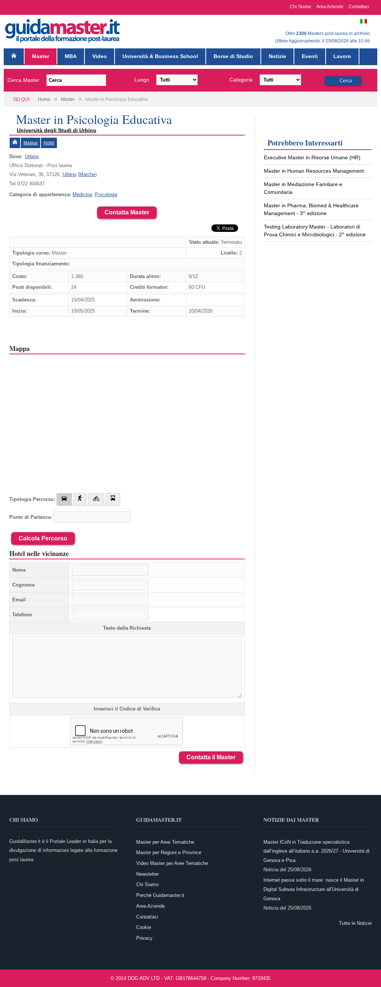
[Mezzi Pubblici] (113, 499)
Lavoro (342, 56)
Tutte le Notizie (355, 923)
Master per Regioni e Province (168, 852)
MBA (71, 56)
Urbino (32, 156)
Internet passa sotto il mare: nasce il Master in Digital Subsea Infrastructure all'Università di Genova (313, 889)
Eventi (310, 56)
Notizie (277, 56)
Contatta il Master (211, 757)
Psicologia (106, 194)
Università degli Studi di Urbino (56, 130)
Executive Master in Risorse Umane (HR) (312, 157)
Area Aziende (329, 6)
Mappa (30, 143)
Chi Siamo (300, 6)
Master (40, 56)
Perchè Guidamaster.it (160, 895)
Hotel (49, 143)
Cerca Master (23, 80)
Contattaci (359, 6)
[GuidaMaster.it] (63, 28)
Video (99, 56)
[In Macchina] (64, 499)
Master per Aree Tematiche (165, 842)
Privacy (144, 938)
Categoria (241, 80)
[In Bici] (96, 499)
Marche (87, 174)
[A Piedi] (80, 499)
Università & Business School (160, 56)
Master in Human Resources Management (314, 171)
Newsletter (147, 874)
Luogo (141, 80)
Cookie (143, 927)
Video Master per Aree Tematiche (172, 863)
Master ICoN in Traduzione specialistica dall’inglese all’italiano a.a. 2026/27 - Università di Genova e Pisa (316, 851)
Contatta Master (127, 212)
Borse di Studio (233, 56)
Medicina (82, 194)
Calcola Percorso (43, 538)
